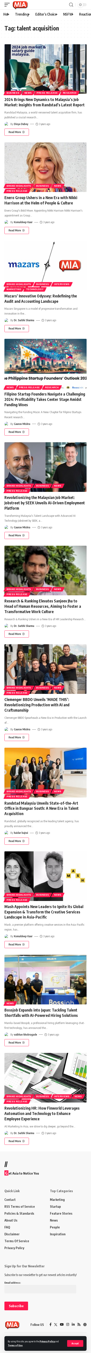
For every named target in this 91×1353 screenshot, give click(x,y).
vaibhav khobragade (25, 1034)
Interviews (62, 284)
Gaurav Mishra (22, 424)
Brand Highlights (19, 186)
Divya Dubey (21, 124)
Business (13, 93)
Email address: (12, 1282)
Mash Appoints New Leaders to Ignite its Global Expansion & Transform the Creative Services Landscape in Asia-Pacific (43, 912)
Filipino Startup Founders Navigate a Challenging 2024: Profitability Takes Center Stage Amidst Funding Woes (44, 399)
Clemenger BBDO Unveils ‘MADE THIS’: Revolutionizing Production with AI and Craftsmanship (36, 705)
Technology (35, 289)
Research (70, 93)
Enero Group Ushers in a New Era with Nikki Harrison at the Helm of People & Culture (40, 200)
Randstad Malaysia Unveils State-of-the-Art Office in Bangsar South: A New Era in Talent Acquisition (41, 808)
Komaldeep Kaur (23, 222)
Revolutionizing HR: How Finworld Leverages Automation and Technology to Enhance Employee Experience (42, 1113)
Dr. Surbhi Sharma (24, 320)
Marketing (14, 289)
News (28, 93)
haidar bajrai (21, 832)
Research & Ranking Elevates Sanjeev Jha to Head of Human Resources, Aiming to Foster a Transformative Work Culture (42, 606)
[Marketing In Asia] (20, 4)
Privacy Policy (47, 1341)
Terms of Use (15, 1345)
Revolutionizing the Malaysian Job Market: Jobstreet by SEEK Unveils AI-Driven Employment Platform (44, 503)
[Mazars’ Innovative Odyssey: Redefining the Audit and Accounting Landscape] (45, 265)
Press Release (47, 93)
